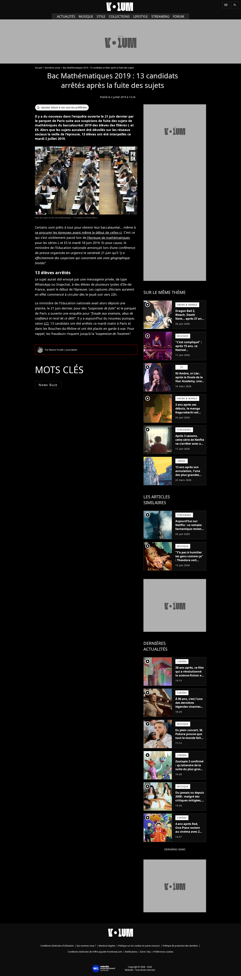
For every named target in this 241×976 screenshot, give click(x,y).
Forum (178, 16)
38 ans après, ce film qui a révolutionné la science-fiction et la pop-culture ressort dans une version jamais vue (189, 677)
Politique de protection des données (180, 945)
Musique (86, 16)
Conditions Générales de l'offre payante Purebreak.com (95, 951)
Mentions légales (107, 945)
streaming (160, 16)
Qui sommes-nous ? (86, 945)
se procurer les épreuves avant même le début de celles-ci (78, 232)
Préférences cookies (163, 951)
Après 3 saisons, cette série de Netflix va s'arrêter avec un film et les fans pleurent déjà (189, 443)
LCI (46, 323)
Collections (119, 16)
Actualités (66, 16)
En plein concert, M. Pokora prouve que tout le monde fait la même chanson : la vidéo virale (189, 738)
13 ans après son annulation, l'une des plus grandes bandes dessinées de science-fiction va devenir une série (189, 476)
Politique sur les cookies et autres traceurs (139, 945)
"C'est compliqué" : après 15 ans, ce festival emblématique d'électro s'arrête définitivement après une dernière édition (188, 355)
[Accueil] (120, 6)
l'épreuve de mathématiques (108, 237)
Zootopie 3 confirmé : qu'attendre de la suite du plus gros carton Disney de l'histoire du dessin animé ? (189, 771)
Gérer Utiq (145, 951)
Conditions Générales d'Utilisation (57, 945)
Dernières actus (52, 67)
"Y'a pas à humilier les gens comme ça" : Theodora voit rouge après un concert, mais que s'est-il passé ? (189, 562)
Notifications (131, 951)
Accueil (38, 67)
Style (101, 16)
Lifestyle (140, 16)
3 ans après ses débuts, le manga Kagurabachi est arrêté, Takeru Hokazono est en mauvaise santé (187, 414)
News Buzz (48, 385)
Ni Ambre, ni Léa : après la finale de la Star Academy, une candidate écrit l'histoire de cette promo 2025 (189, 383)
